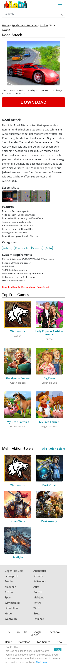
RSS (9, 632)
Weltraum (11, 618)
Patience (38, 618)
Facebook (54, 632)
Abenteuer (39, 570)
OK (58, 649)
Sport (8, 597)
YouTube (22, 632)
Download (33, 102)
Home (5, 25)
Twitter (33, 635)
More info (41, 662)
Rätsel (37, 602)
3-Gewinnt (39, 581)
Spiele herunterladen (25, 25)
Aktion (44, 25)
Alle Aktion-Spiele (53, 448)
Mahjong (38, 597)
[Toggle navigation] (60, 4)
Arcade (37, 592)
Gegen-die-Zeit (14, 570)
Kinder (9, 613)
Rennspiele (21, 248)
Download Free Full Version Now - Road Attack (25, 287)
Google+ (38, 632)
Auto (49, 248)
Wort (36, 608)
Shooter (37, 248)
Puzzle (9, 581)
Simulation (11, 608)
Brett (36, 613)
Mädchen (10, 586)
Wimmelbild (12, 602)
